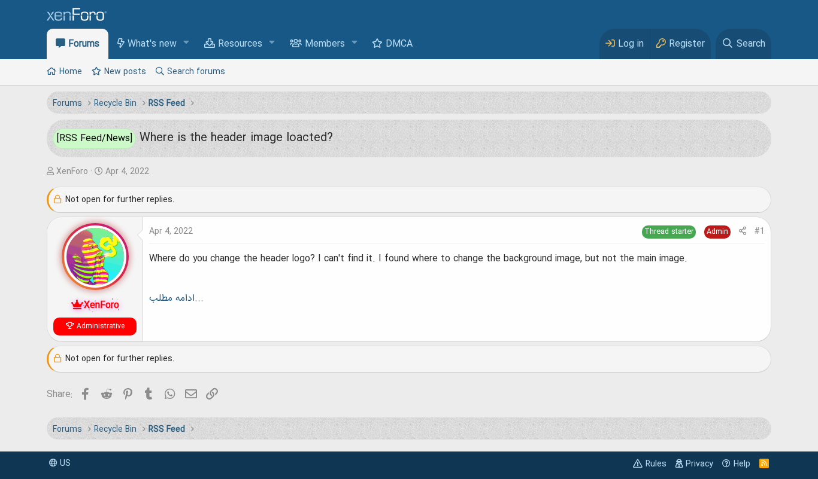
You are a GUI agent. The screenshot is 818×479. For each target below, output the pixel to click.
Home (70, 71)
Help (742, 464)
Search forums (196, 71)
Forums (83, 44)
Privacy (699, 464)
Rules (656, 464)
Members (325, 44)
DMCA (399, 44)
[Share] (742, 231)
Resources (240, 44)
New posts (125, 71)
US (64, 463)
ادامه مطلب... (176, 298)
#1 (760, 231)
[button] (186, 43)
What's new (152, 44)
